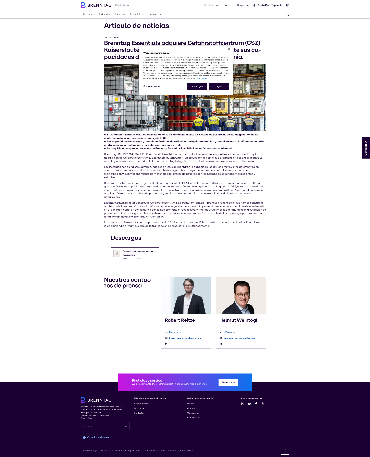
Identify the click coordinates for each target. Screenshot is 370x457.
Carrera (228, 5)
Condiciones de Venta (154, 450)
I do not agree (197, 86)
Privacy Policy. (203, 78)
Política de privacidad (111, 450)
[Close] (229, 49)
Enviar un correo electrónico (185, 338)
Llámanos (175, 332)
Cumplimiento (132, 450)
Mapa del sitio (186, 450)
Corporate (243, 5)
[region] (186, 70)
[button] (366, 141)
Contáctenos (211, 5)
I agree (219, 86)
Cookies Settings (154, 86)
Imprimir (172, 450)
